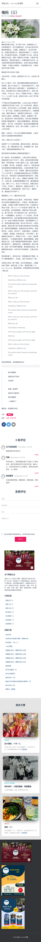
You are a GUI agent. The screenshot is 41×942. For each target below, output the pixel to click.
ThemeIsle (22, 937)
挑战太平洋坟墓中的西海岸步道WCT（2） (18, 681)
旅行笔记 (8, 612)
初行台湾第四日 (10, 673)
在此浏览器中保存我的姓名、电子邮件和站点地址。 (20, 534)
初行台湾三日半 (10, 685)
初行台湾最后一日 (11, 669)
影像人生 (8, 604)
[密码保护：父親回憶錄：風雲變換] (20, 768)
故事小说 (8, 608)
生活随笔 (8, 616)
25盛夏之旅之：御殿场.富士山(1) (15, 662)
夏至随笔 (8, 666)
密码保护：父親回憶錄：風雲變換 (17, 786)
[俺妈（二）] (20, 808)
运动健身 (8, 624)
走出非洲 (8, 634)
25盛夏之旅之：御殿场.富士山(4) (15, 650)
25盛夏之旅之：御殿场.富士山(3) (15, 654)
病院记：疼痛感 (10, 689)
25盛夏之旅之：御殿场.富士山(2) (15, 658)
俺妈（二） (8, 827)
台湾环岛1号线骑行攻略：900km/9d (16, 638)
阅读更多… (25, 749)
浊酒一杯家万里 (11, 418)
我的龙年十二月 (10, 677)
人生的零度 (8, 646)
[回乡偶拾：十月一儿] (20, 725)
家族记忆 (10, 414)
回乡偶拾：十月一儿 (11, 642)
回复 (37, 455)
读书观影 (8, 620)
